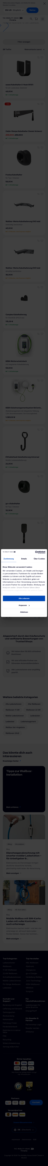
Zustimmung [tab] (8, 559)
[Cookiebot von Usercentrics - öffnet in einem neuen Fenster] (35, 552)
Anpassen (23, 605)
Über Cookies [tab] (39, 559)
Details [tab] (24, 559)
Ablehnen (24, 612)
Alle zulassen (24, 598)
